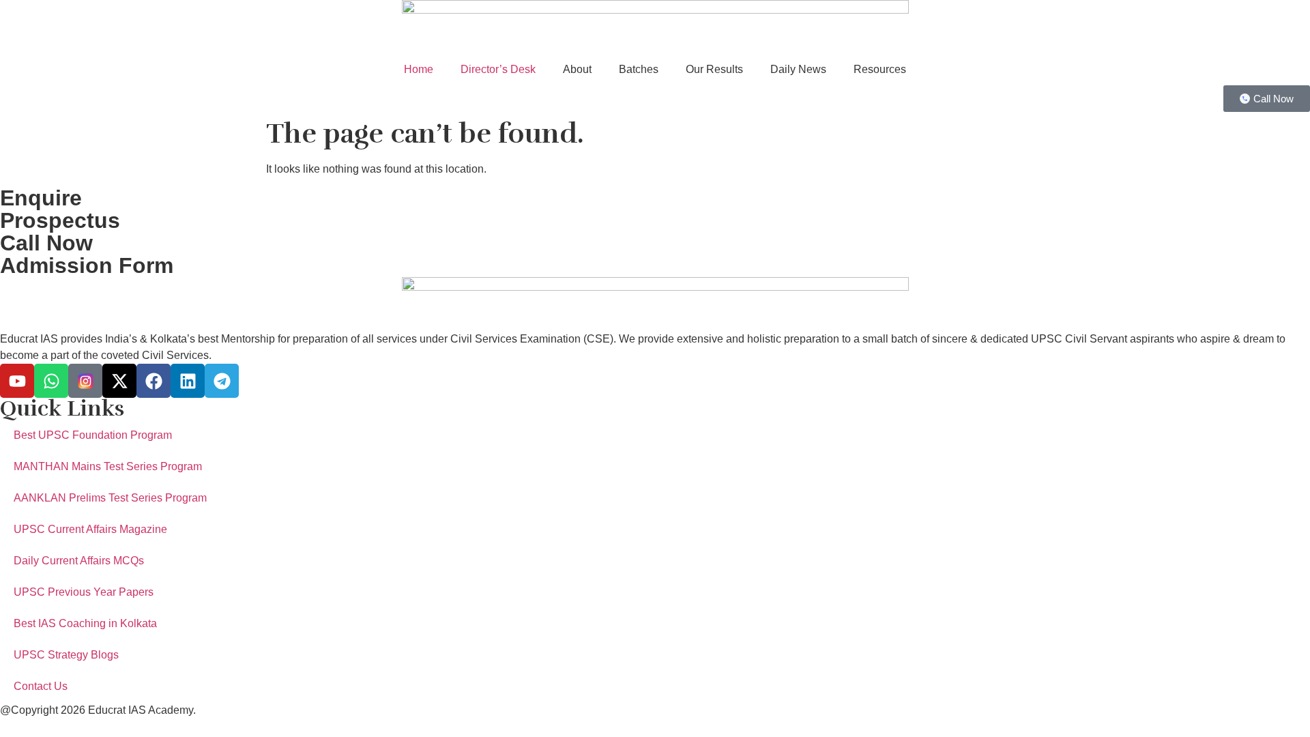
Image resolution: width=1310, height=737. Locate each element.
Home (418, 69)
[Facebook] (153, 381)
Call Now (46, 243)
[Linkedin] (188, 381)
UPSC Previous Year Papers (84, 592)
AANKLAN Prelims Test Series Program (110, 498)
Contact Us (41, 686)
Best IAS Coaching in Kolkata (85, 623)
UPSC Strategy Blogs (66, 655)
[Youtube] (17, 381)
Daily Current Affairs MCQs (79, 560)
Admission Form (86, 265)
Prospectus (60, 220)
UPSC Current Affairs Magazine (90, 529)
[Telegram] (222, 381)
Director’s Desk (498, 69)
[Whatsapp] (51, 381)
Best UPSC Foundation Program (93, 435)
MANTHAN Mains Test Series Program (108, 466)
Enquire (41, 198)
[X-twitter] (119, 381)
